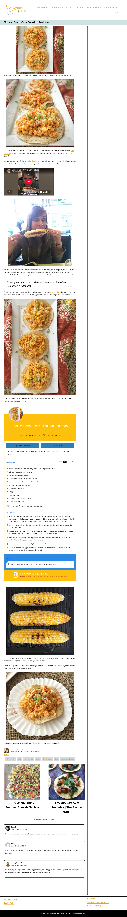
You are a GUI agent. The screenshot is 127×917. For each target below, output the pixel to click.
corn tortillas (28, 759)
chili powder (10, 759)
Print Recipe (24, 445)
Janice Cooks (32, 161)
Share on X (68, 286)
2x (68, 461)
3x (72, 461)
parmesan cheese (67, 759)
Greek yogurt (47, 759)
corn (19, 759)
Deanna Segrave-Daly (17, 749)
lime (56, 759)
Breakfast (6, 754)
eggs (38, 759)
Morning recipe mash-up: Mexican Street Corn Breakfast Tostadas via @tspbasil (36, 284)
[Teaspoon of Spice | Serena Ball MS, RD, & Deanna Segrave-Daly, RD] (17, 9)
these (51, 292)
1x (64, 461)
